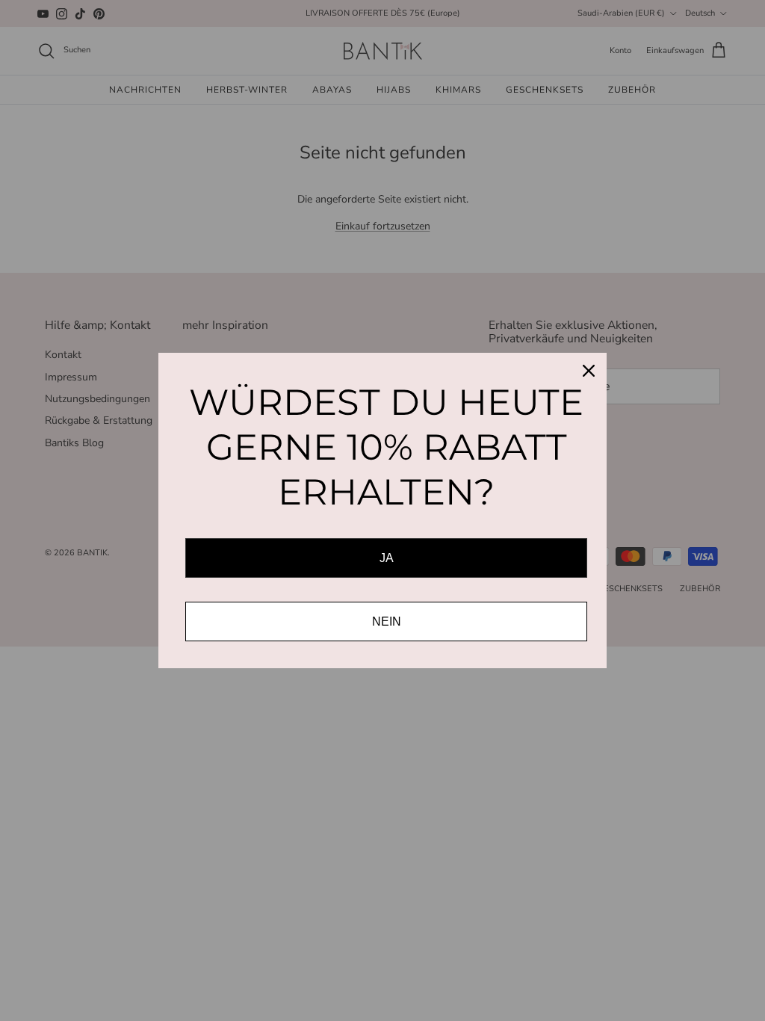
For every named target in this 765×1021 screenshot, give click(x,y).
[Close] (589, 371)
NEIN (386, 621)
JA (387, 558)
